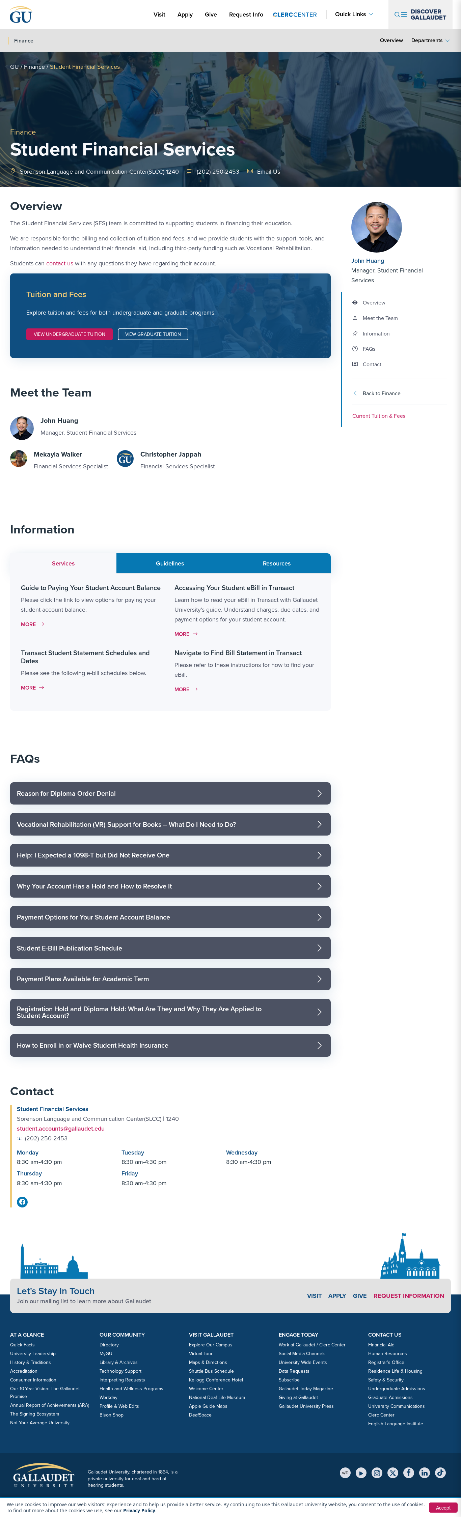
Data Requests (294, 1371)
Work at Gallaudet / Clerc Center (312, 1344)
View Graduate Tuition (153, 334)
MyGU (106, 1353)
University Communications (396, 1406)
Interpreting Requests (122, 1379)
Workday (108, 1397)
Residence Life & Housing (395, 1371)
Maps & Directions (208, 1362)
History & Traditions (30, 1362)
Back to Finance (382, 393)
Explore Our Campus (211, 1344)
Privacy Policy (139, 1510)
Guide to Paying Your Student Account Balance (91, 587)
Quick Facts (22, 1344)
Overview (391, 40)
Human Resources (387, 1353)
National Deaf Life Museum (217, 1397)
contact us (59, 263)
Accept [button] (443, 1507)
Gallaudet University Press (306, 1406)
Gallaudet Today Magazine (306, 1388)
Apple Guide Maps (208, 1406)
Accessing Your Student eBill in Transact (234, 587)
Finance (34, 66)
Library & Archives (119, 1362)
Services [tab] (63, 563)
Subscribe (289, 1379)
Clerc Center (381, 1414)
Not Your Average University (40, 1422)
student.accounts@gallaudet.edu (61, 1128)
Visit (159, 14)
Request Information (409, 1295)
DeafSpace (200, 1414)
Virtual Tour (201, 1353)
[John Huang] (392, 227)
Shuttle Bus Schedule (211, 1371)
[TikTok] (440, 1472)
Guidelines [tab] (170, 563)
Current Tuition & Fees (378, 415)
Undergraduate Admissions (396, 1388)
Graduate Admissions (390, 1397)
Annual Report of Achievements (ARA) (49, 1405)
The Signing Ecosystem (34, 1413)
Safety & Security (386, 1379)
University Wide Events (303, 1362)
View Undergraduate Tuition (69, 334)
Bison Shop (112, 1414)
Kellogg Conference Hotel (216, 1379)
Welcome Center (206, 1388)
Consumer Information (33, 1379)
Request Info (246, 14)
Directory (109, 1344)
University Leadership (33, 1353)
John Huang (367, 260)
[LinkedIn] (424, 1472)
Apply (186, 14)
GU (14, 66)
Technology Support (120, 1371)
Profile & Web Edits (119, 1406)
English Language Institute (395, 1423)
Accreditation (23, 1371)
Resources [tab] (277, 563)
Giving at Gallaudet (298, 1397)
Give (211, 14)
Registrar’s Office (386, 1362)
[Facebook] (408, 1472)
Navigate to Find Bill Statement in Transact (238, 653)
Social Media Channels (302, 1353)
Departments (427, 40)
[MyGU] (345, 1472)
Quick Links (350, 14)
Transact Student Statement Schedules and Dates (85, 657)
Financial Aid (381, 1344)
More (34, 624)
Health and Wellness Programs (131, 1388)
